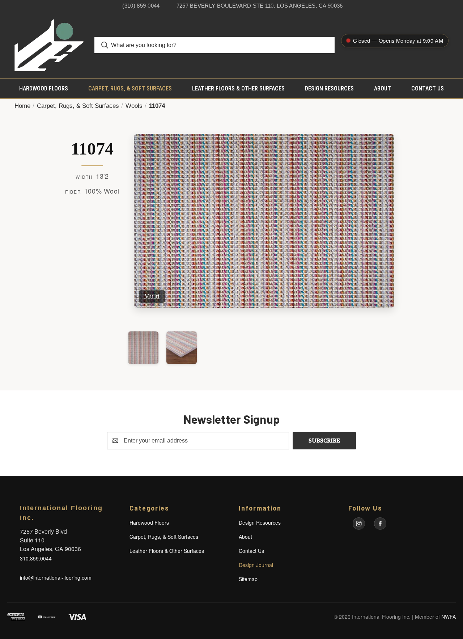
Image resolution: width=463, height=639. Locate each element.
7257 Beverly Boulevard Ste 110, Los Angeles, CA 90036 (260, 6)
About (382, 88)
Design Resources (329, 88)
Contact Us (427, 88)
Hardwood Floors (43, 88)
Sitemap (248, 579)
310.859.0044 (36, 558)
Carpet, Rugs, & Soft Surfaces (130, 88)
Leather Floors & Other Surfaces (238, 88)
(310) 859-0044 (141, 6)
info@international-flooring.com (56, 577)
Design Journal (256, 564)
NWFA (448, 616)
